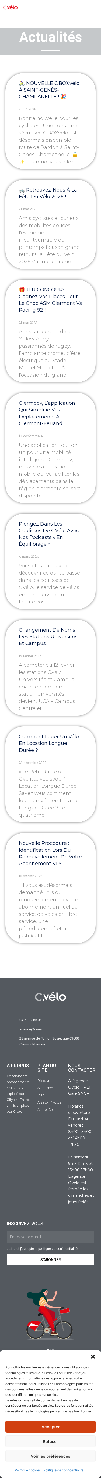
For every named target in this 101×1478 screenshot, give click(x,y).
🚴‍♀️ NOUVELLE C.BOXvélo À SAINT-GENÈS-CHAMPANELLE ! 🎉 (49, 90)
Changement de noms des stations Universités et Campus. (48, 636)
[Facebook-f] (35, 20)
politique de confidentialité (58, 1249)
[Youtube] (80, 20)
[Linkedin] (95, 20)
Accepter (50, 1426)
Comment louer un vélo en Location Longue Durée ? (49, 743)
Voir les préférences (50, 1456)
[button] (93, 1356)
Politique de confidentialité (63, 1470)
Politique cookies (28, 1470)
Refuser (50, 1441)
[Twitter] (50, 20)
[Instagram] (65, 20)
